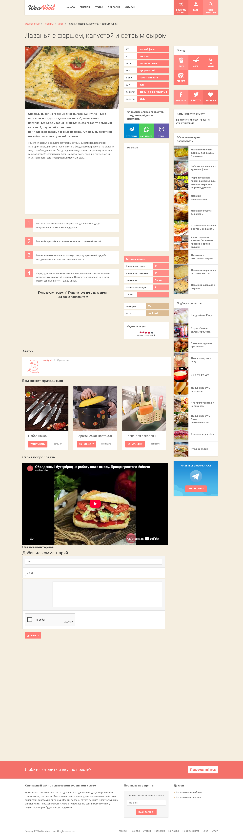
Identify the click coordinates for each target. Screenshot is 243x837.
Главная (122, 831)
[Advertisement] (72, 185)
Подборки (159, 831)
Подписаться (196, 488)
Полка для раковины (140, 436)
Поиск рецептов (191, 831)
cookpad (153, 313)
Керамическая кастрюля (95, 436)
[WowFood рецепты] (41, 7)
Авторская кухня (135, 259)
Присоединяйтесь (203, 769)
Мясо (151, 306)
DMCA (215, 831)
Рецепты (135, 831)
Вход (205, 831)
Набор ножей (37, 436)
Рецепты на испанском (188, 797)
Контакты (173, 831)
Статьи (147, 831)
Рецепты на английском (189, 792)
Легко (158, 280)
